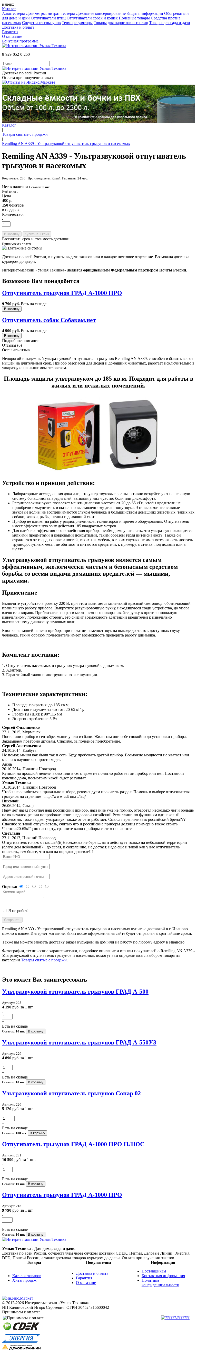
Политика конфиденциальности (160, 1282)
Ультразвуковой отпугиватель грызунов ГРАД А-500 (75, 991)
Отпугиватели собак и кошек (92, 18)
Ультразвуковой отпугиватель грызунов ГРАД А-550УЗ (79, 1042)
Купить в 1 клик (37, 234)
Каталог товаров (26, 1276)
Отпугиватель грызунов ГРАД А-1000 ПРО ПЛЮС (73, 1144)
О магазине (12, 36)
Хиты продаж (24, 1280)
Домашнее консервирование (101, 13)
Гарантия (10, 32)
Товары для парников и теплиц (121, 22)
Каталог (9, 9)
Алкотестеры (13, 13)
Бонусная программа (20, 41)
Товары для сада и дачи (169, 22)
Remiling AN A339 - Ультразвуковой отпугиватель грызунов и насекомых (66, 143)
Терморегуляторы (77, 22)
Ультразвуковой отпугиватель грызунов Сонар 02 (71, 1093)
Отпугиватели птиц (48, 18)
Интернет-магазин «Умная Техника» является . (94, 270)
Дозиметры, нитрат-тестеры (50, 13)
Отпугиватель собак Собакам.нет (49, 320)
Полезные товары (134, 18)
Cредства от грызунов (41, 22)
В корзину (11, 234)
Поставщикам (154, 1271)
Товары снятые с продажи (25, 134)
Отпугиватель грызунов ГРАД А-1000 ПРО (62, 293)
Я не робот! (18, 910)
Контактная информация (163, 1276)
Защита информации (145, 13)
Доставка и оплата (18, 27)
